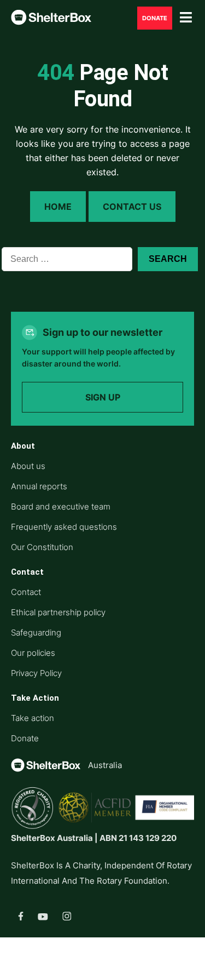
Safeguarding (36, 632)
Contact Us (132, 206)
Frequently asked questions (64, 527)
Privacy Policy (36, 673)
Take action (32, 718)
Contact (26, 592)
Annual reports (39, 486)
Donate (154, 18)
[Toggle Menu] (186, 17)
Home (58, 206)
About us (28, 466)
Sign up (102, 397)
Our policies (33, 653)
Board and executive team (60, 506)
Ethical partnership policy (58, 612)
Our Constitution (42, 547)
